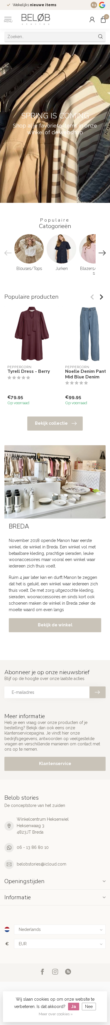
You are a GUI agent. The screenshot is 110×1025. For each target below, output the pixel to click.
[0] (103, 19)
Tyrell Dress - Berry (28, 371)
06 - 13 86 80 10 (33, 847)
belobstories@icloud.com (41, 864)
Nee (89, 1006)
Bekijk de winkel (55, 625)
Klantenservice (55, 763)
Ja (73, 1006)
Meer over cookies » (56, 1014)
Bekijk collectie (51, 423)
